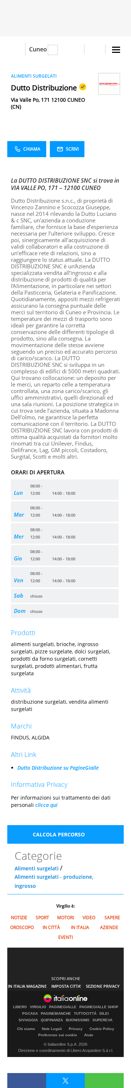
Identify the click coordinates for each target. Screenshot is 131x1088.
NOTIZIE (19, 917)
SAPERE (112, 917)
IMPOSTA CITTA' (66, 986)
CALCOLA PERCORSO (59, 834)
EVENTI (65, 937)
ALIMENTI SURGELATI (34, 76)
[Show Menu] (116, 49)
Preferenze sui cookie (57, 1035)
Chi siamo (26, 1029)
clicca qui (46, 804)
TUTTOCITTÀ (85, 1013)
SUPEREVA (102, 1020)
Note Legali (52, 1029)
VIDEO (89, 917)
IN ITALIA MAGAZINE (27, 986)
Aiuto (88, 1035)
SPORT (42, 917)
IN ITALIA (80, 927)
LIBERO (20, 1007)
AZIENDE (109, 927)
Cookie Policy (102, 1029)
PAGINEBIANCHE (56, 1013)
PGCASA (30, 1013)
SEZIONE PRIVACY (103, 986)
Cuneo (38, 49)
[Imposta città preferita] (16, 49)
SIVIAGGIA (28, 1020)
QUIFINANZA (52, 1020)
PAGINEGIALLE (62, 1007)
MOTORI (65, 917)
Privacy (76, 1029)
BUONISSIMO (78, 1020)
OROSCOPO (22, 927)
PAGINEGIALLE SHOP (98, 1007)
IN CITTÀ (51, 927)
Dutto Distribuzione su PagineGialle (58, 767)
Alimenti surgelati (37, 868)
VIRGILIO (38, 1007)
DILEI (104, 1013)
